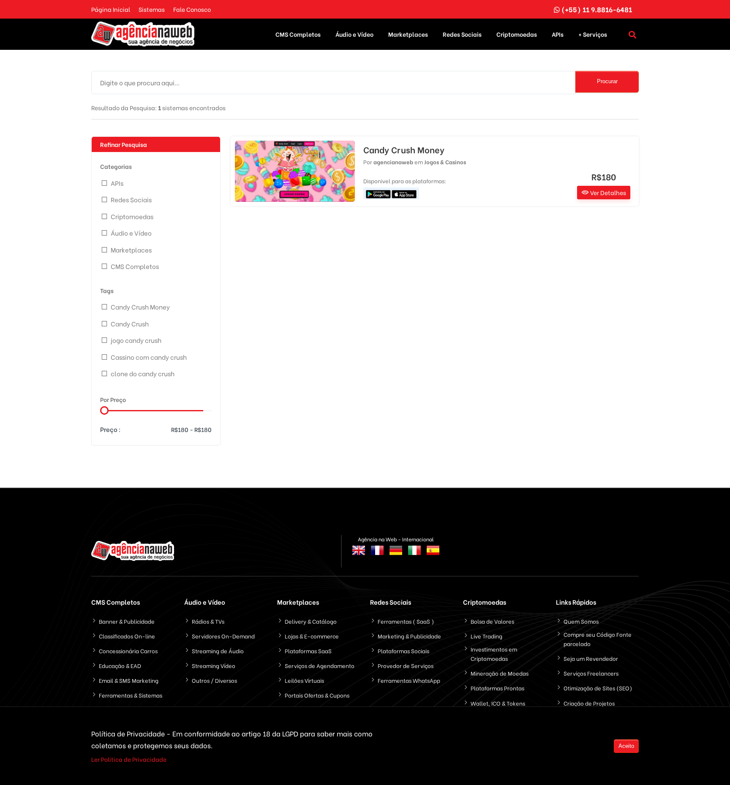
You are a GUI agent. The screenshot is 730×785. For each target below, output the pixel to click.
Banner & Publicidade (127, 621)
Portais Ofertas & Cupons (317, 695)
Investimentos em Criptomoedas (494, 653)
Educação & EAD (120, 665)
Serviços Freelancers (591, 673)
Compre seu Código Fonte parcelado (598, 638)
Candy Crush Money (140, 306)
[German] (396, 555)
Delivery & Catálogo (311, 621)
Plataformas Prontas (497, 688)
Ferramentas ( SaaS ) (406, 621)
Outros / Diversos (214, 680)
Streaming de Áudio (218, 650)
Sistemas (152, 9)
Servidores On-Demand (223, 636)
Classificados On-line (127, 636)
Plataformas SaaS (308, 650)
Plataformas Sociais (403, 650)
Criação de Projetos (589, 703)
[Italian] (414, 555)
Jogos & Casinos (445, 162)
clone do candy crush (142, 373)
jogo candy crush (136, 340)
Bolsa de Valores (492, 621)
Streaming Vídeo (213, 665)
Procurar (607, 81)
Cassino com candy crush (149, 356)
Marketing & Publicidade (409, 636)
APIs (558, 34)
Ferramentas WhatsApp (409, 680)
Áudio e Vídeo (354, 34)
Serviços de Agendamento (319, 665)
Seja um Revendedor (591, 658)
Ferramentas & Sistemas (130, 695)
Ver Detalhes (607, 192)
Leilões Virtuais (304, 680)
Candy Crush (130, 323)
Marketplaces (408, 34)
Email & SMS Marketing (128, 680)
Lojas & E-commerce (312, 636)
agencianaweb (393, 162)
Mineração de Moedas (499, 673)
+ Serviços (592, 34)
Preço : (110, 429)
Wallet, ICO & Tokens (498, 703)
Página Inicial (110, 9)
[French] (377, 555)
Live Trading (486, 636)
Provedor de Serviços (405, 665)
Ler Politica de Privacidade (128, 759)
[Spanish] (433, 555)
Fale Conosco (192, 9)
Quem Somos (581, 621)
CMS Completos (298, 34)
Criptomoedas (516, 34)
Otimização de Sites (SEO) (598, 688)
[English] (358, 555)
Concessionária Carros (128, 650)
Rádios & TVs (208, 621)
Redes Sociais (462, 34)
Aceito (626, 746)
